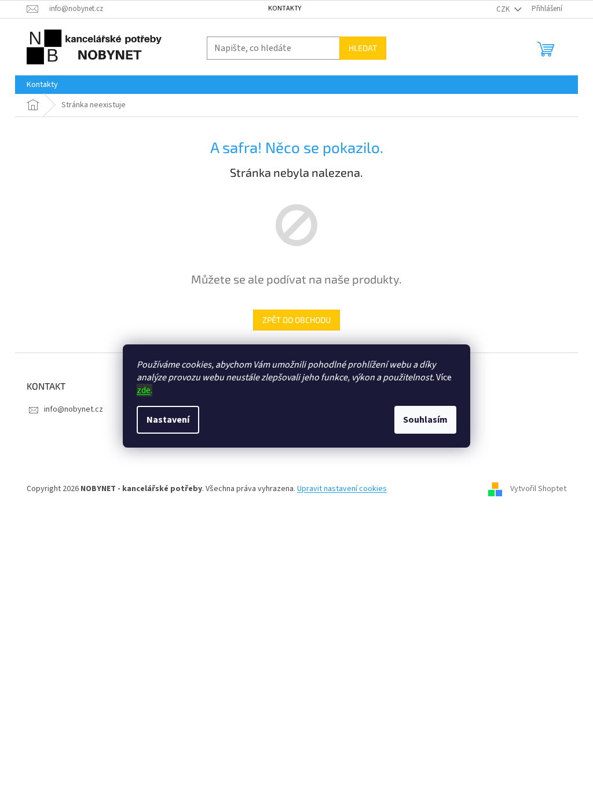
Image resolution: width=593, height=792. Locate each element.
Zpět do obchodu (296, 320)
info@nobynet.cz (73, 409)
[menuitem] (42, 84)
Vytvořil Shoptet (538, 489)
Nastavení (168, 419)
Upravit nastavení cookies (342, 489)
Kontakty (284, 8)
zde (144, 390)
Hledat (363, 48)
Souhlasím (425, 419)
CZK (503, 9)
